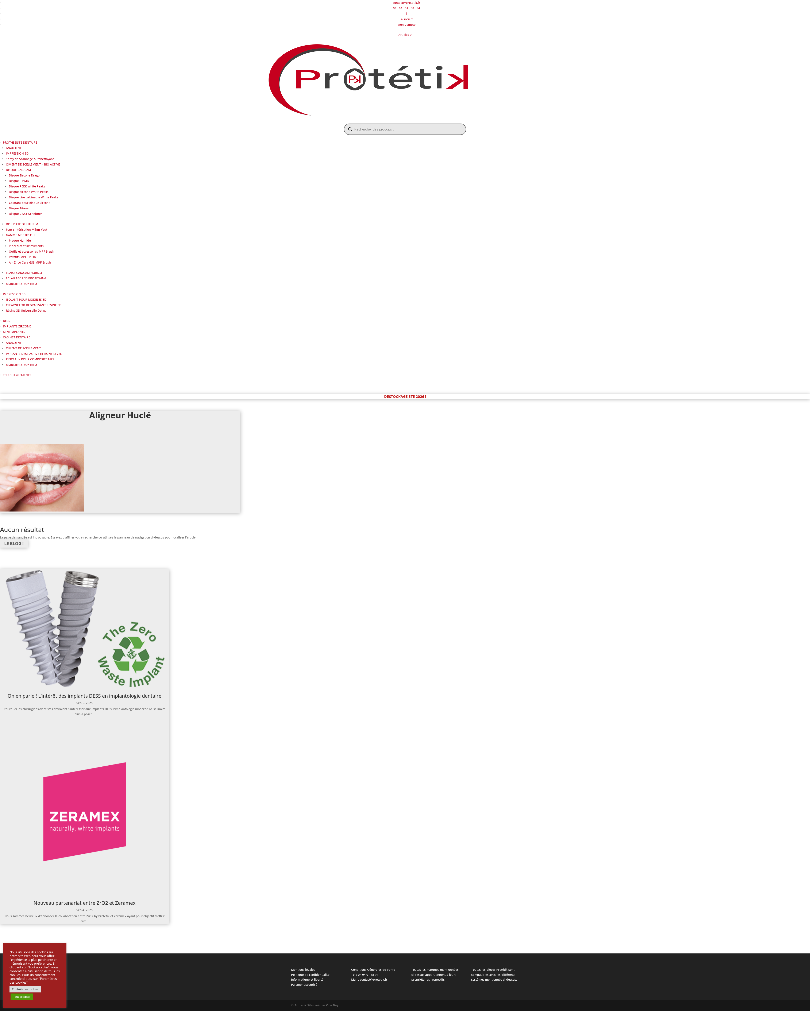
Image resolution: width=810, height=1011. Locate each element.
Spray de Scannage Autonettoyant (30, 159)
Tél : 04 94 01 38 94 (364, 975)
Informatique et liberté (307, 979)
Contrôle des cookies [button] (25, 989)
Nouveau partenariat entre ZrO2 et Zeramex (84, 902)
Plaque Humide (20, 240)
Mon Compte (406, 25)
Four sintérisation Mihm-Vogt (26, 230)
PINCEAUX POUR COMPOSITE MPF (30, 359)
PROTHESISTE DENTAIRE (20, 142)
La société (406, 19)
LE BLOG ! (14, 543)
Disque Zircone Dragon (25, 175)
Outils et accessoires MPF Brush (31, 251)
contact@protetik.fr (406, 3)
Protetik (300, 1005)
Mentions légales (303, 970)
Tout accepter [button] (21, 997)
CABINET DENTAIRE (16, 337)
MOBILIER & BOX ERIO (21, 284)
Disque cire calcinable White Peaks (33, 197)
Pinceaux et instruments (26, 246)
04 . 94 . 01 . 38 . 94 (406, 8)
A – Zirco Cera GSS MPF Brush (30, 262)
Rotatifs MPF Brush (22, 257)
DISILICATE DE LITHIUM (22, 224)
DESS (6, 321)
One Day (332, 1005)
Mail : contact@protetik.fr (369, 979)
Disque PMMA (19, 181)
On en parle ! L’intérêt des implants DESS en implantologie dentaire (84, 695)
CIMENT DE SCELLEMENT (23, 348)
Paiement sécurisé (304, 985)
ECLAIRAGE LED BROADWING (26, 278)
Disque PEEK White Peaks (27, 186)
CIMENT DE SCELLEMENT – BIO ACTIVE (33, 164)
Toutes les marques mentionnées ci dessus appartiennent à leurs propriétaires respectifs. (435, 975)
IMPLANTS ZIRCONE (17, 326)
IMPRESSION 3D (17, 153)
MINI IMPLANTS (14, 332)
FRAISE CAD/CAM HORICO (24, 273)
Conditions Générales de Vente (373, 970)
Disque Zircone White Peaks (29, 192)
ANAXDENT (14, 148)
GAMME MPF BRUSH (20, 235)
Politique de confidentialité (310, 975)
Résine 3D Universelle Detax (26, 310)
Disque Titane (18, 208)
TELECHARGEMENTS (17, 375)
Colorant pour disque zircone (29, 203)
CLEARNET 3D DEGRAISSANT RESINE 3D (33, 305)
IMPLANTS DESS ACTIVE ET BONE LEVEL (34, 354)
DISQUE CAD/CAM (18, 170)
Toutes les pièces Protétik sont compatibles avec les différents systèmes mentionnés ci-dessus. (494, 975)
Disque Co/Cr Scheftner (25, 214)
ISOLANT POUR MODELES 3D (26, 300)
